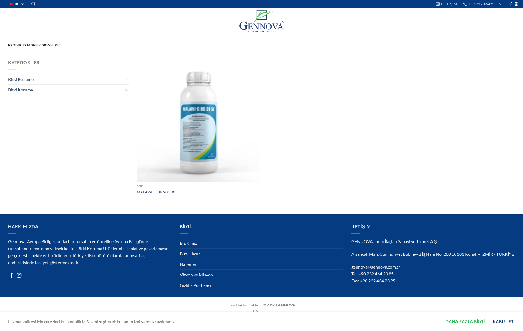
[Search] (33, 4)
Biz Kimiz (188, 243)
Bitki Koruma (20, 89)
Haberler (188, 264)
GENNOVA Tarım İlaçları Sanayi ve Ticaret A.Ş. (394, 241)
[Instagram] (19, 275)
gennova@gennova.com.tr (375, 266)
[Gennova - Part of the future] (261, 21)
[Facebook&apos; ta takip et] (511, 4)
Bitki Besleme (21, 79)
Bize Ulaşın (190, 253)
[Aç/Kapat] (126, 79)
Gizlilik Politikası (195, 285)
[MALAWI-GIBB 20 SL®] (198, 120)
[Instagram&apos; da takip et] (516, 4)
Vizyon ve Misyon (196, 274)
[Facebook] (11, 275)
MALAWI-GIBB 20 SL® (156, 192)
